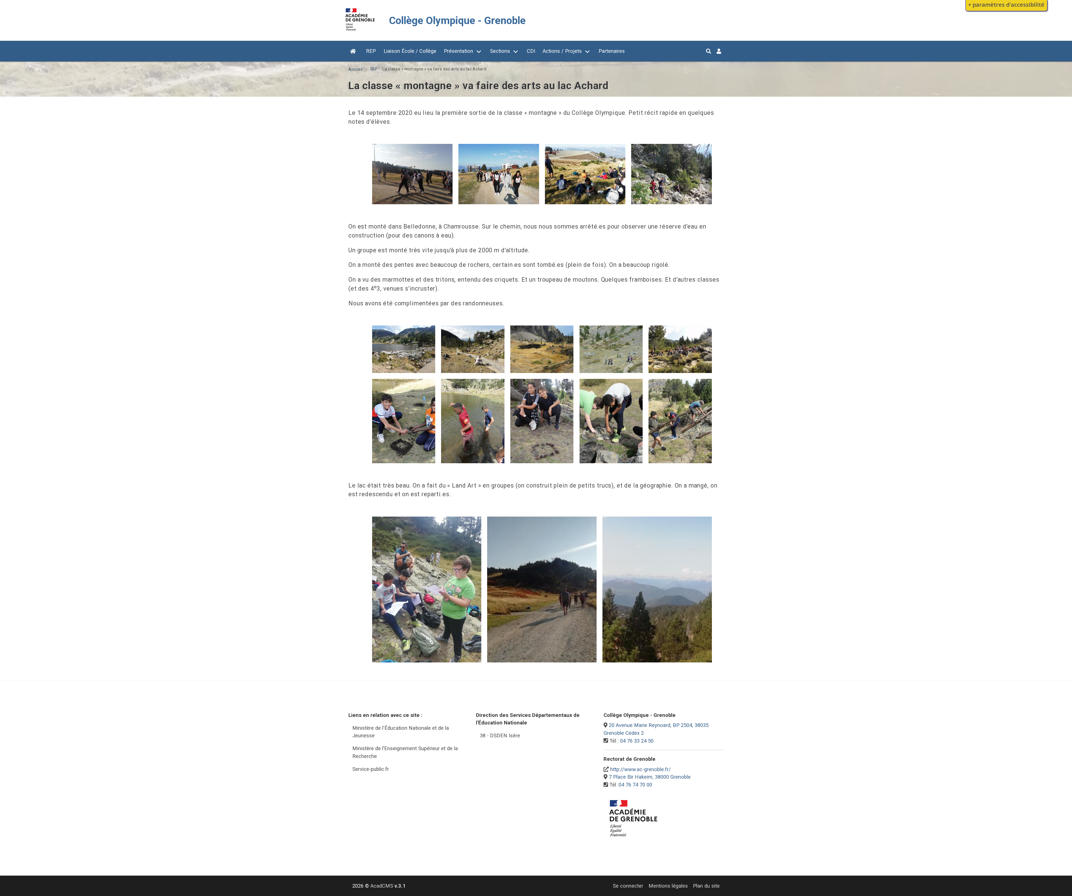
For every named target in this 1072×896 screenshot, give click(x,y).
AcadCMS (388, 886)
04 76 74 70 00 (635, 785)
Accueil (355, 69)
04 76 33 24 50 (637, 741)
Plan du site (706, 886)
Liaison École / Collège (410, 51)
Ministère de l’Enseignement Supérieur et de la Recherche (405, 752)
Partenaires (612, 51)
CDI (531, 51)
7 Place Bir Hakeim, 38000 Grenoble (650, 777)
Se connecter (628, 886)
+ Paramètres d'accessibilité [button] (1006, 4)
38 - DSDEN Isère (500, 735)
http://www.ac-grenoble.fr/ (640, 769)
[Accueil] (360, 32)
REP (371, 51)
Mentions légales (668, 886)
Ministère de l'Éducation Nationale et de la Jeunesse (400, 732)
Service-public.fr (370, 769)
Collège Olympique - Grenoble (457, 21)
